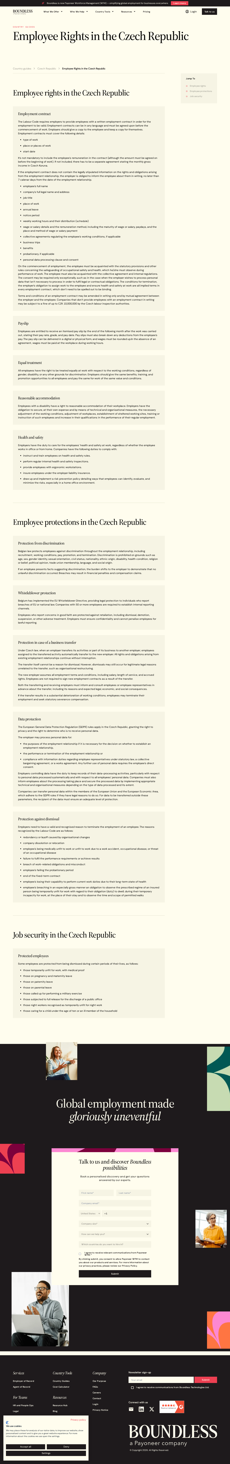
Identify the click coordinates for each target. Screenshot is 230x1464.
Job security (196, 96)
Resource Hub (60, 1405)
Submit (206, 1379)
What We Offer (53, 12)
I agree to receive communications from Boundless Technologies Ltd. (172, 1387)
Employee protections (201, 91)
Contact (97, 1398)
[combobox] (115, 1244)
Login (95, 1404)
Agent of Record (21, 1386)
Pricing (146, 11)
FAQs (95, 1386)
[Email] (131, 1409)
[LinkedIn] (141, 1409)
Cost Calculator (61, 1386)
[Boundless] (23, 12)
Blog (55, 1411)
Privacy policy (78, 1419)
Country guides (22, 68)
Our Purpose (99, 1381)
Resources (129, 12)
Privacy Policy (129, 1265)
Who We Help (79, 12)
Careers (97, 1392)
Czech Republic (46, 68)
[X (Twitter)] (151, 1409)
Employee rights (198, 85)
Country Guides (61, 1381)
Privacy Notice (100, 1410)
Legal (16, 1411)
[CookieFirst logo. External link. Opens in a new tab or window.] (7, 1422)
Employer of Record (23, 1381)
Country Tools (105, 12)
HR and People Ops (23, 1405)
